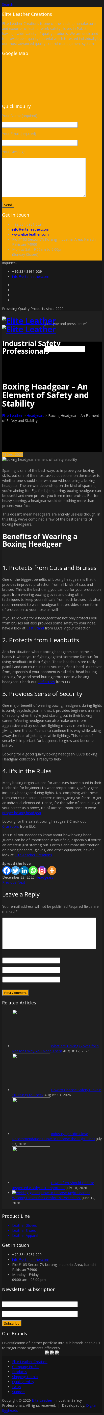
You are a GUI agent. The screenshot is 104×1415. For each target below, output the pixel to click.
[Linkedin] (24, 870)
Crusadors (10, 826)
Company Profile (25, 1366)
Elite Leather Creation (29, 1361)
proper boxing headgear (21, 812)
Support (18, 1391)
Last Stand (35, 628)
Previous (9, 882)
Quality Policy (23, 1381)
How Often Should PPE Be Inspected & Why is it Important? (53, 1185)
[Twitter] (15, 870)
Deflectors (46, 681)
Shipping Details (25, 1376)
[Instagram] (42, 870)
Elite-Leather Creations (33, 855)
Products (19, 1371)
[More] (51, 870)
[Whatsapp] (33, 870)
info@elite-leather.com (30, 229)
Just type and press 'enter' (66, 323)
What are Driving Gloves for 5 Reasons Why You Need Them (55, 1048)
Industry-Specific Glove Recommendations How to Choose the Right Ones (53, 1136)
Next (21, 882)
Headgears (35, 415)
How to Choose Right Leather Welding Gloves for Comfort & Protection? (51, 1195)
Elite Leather (12, 415)
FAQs (16, 1386)
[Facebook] (6, 870)
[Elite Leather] (29, 325)
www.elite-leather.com (30, 234)
